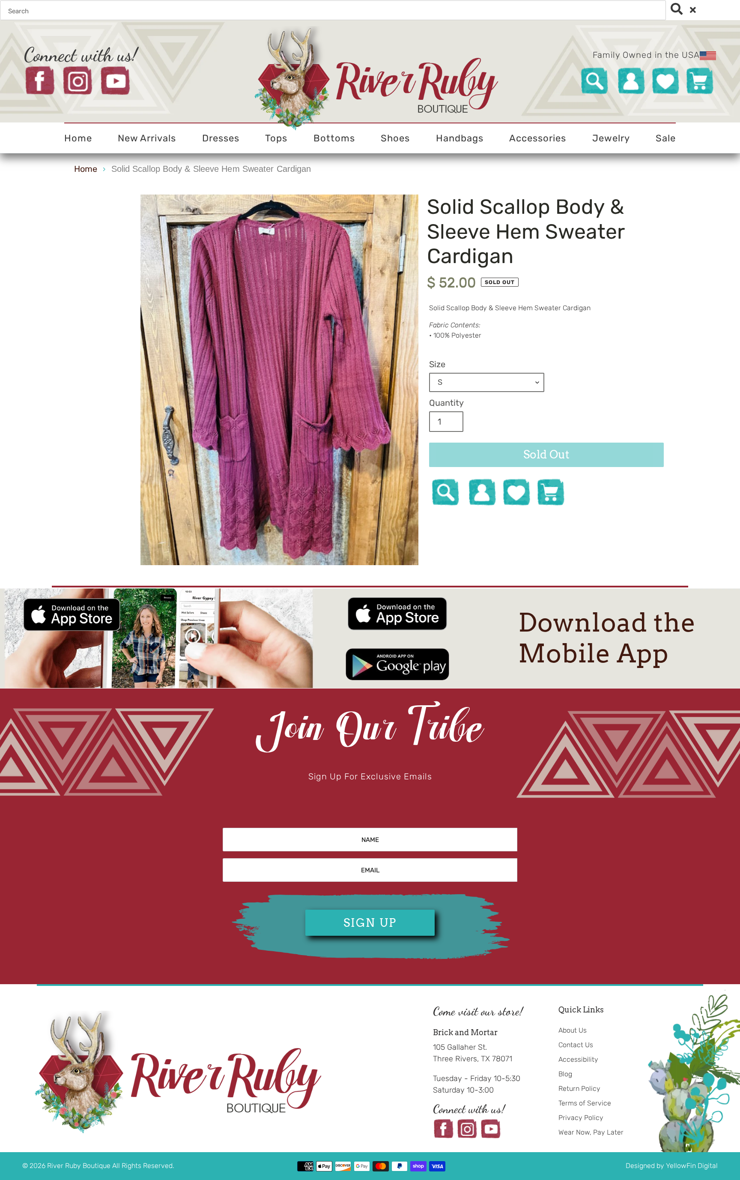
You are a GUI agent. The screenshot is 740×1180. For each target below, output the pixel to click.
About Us (572, 1030)
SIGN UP (370, 922)
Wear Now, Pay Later (591, 1132)
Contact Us (575, 1045)
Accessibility (578, 1059)
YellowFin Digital (692, 1166)
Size (437, 364)
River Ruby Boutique (79, 1166)
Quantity (446, 403)
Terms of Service (584, 1103)
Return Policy (579, 1088)
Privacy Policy (580, 1118)
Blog (565, 1074)
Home (85, 169)
